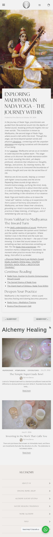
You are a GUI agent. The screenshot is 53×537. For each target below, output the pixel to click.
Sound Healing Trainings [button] (26, 506)
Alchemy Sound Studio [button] (26, 499)
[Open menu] (6, 5)
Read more (27, 391)
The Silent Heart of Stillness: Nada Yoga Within (27, 286)
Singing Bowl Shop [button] (26, 491)
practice (13, 151)
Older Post (10, 319)
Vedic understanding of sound (23, 227)
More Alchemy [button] (26, 514)
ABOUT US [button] (26, 483)
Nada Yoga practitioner (26, 247)
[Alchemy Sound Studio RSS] (50, 327)
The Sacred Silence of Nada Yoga (21, 282)
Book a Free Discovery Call (19, 306)
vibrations (16, 142)
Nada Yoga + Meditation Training (21, 302)
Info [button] (26, 522)
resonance (9, 144)
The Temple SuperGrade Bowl (26, 374)
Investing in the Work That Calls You (26, 436)
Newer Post (42, 319)
